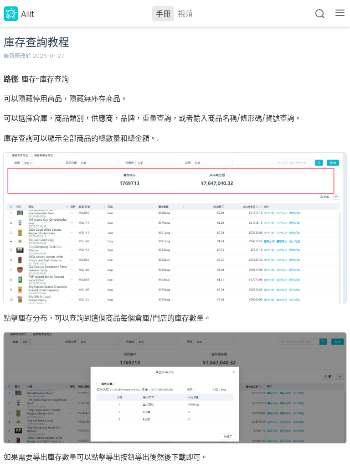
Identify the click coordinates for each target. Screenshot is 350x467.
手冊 (163, 14)
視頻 (185, 14)
